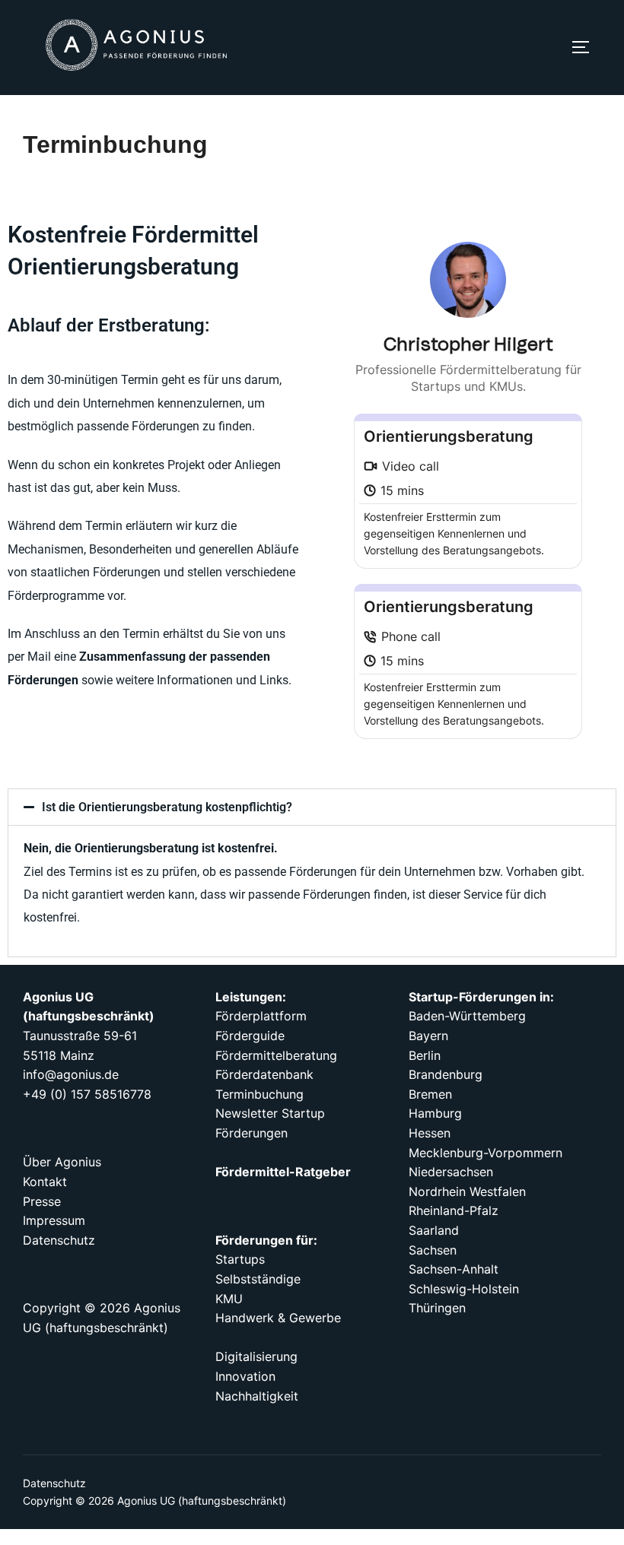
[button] (312, 807)
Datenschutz (54, 1483)
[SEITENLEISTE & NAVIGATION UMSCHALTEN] (586, 47)
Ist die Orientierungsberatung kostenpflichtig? (167, 807)
